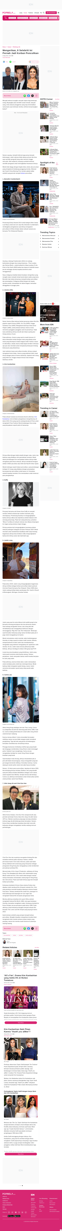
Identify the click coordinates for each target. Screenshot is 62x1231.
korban (27, 173)
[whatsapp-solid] (24, 95)
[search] (44, 13)
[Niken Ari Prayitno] (4, 945)
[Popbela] (9, 12)
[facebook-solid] (28, 95)
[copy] (36, 95)
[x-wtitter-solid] (32, 95)
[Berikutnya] (39, 1028)
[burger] (58, 13)
